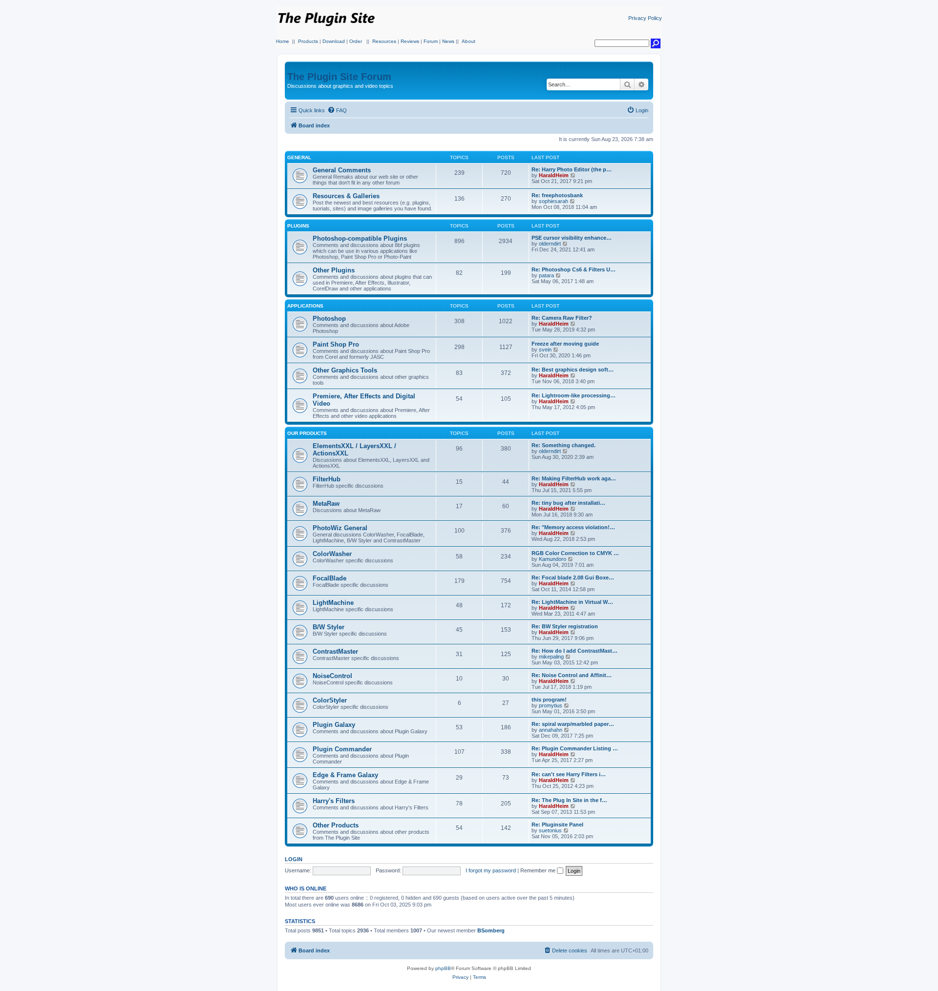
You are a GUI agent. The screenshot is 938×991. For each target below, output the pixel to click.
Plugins (298, 225)
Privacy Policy (645, 18)
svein (545, 349)
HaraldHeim (554, 175)
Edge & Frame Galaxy (345, 775)
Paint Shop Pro (336, 344)
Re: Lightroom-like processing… (574, 395)
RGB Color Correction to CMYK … (575, 553)
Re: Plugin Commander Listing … (575, 748)
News (448, 41)
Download (333, 41)
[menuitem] (337, 110)
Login (293, 859)
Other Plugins (334, 270)
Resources (384, 41)
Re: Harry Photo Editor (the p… (572, 169)
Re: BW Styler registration (565, 626)
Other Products (336, 825)
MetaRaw (326, 503)
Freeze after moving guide (565, 344)
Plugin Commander (342, 749)
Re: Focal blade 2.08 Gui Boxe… (573, 577)
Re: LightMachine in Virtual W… (572, 602)
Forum (431, 41)
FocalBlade (329, 578)
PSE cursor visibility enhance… (572, 238)
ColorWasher (332, 553)
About (468, 41)
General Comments (342, 170)
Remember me (538, 870)
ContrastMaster (335, 651)
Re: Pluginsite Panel (557, 824)
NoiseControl (332, 676)
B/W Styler (328, 627)
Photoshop (329, 318)
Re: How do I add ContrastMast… (575, 651)
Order (355, 41)
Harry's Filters (334, 801)
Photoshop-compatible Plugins (360, 238)
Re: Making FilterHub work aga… (574, 478)
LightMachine (333, 602)
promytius (550, 705)
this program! (549, 699)
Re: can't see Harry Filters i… (569, 774)
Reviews (410, 41)
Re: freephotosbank (557, 195)
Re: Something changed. (564, 445)
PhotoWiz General (340, 528)
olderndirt (550, 244)
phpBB (443, 968)
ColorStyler (330, 700)
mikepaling (551, 657)
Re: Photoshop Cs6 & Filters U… (574, 269)
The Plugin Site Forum (339, 76)
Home (282, 41)
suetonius (550, 830)
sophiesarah (553, 201)
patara (546, 275)
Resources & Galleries (346, 196)
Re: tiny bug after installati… (568, 503)
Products (308, 41)
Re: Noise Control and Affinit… (572, 675)
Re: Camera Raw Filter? (562, 318)
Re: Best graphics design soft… (573, 369)
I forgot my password (491, 870)
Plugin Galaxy (334, 724)
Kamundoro (552, 559)
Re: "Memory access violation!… (573, 527)
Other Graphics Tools (345, 370)
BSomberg (491, 930)
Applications (305, 306)
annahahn (550, 730)
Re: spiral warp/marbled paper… (573, 724)
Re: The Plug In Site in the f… (569, 800)
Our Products (307, 433)
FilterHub (327, 479)
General (299, 157)
